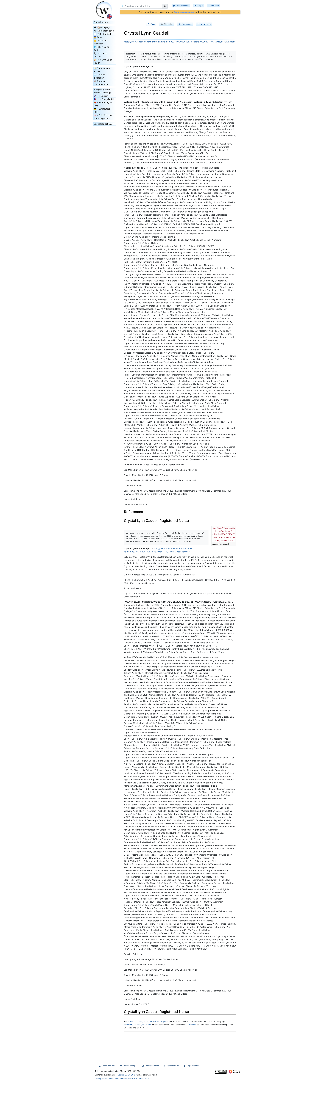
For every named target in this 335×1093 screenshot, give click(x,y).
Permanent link (173, 1066)
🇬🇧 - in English (101, 96)
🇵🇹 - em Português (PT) (103, 104)
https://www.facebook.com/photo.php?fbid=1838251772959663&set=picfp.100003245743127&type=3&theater (179, 41)
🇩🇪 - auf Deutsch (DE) (102, 110)
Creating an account (184, 12)
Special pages (101, 22)
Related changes (130, 1066)
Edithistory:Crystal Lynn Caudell (137, 1024)
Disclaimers (144, 1078)
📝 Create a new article (102, 70)
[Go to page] (165, 6)
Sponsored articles (103, 124)
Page (152, 24)
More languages (102, 118)
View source (187, 24)
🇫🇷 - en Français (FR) (104, 99)
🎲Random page (105, 30)
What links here (109, 1066)
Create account (182, 5)
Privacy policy (101, 1078)
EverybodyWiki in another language (102, 91)
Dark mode (214, 5)
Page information (194, 1066)
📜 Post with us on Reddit (103, 61)
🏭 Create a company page (101, 82)
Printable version (152, 1066)
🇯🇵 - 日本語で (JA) (103, 115)
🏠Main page (103, 27)
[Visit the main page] (104, 9)
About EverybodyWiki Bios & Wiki (123, 1078)
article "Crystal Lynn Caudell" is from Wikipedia (148, 1021)
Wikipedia (192, 1024)
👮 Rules (98, 37)
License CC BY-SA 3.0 (127, 1075)
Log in (200, 5)
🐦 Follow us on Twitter (101, 48)
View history (206, 24)
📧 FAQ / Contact (102, 34)
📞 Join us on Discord (100, 55)
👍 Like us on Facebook (100, 42)
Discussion (168, 24)
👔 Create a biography (99, 76)
